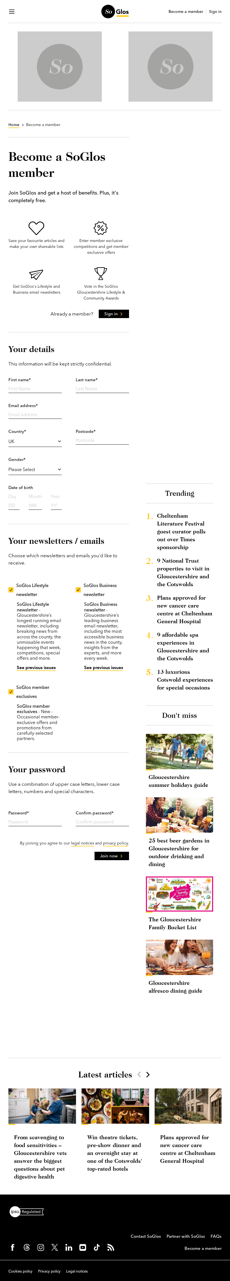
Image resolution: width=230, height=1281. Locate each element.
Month (35, 496)
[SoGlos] (115, 11)
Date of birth (20, 487)
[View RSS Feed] (111, 1247)
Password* (18, 813)
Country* (17, 431)
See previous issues (36, 667)
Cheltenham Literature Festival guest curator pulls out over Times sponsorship (181, 531)
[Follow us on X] (54, 1247)
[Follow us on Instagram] (40, 1247)
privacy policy (115, 843)
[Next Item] (147, 1074)
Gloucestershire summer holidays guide (178, 781)
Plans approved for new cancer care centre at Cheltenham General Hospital (184, 609)
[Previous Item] (139, 1074)
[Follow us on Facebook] (12, 1247)
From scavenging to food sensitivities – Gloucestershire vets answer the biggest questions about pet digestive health (40, 1157)
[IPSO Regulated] (28, 1211)
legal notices (82, 843)
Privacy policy (49, 1271)
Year (55, 496)
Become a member (186, 11)
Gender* (17, 459)
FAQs (216, 1236)
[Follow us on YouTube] (83, 1247)
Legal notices (77, 1271)
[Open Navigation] (11, 11)
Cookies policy (20, 1271)
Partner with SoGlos (186, 1236)
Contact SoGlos (146, 1236)
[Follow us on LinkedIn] (69, 1247)
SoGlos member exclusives (32, 691)
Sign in (215, 11)
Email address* (23, 405)
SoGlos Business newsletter (100, 590)
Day (12, 496)
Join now (109, 855)
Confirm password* (95, 813)
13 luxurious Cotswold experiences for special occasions (185, 679)
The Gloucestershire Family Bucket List (175, 923)
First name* (19, 379)
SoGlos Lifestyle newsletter (32, 590)
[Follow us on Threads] (26, 1247)
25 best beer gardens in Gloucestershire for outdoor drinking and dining (179, 852)
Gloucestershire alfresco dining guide (175, 986)
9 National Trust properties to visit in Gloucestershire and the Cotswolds (183, 572)
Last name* (87, 379)
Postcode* (86, 431)
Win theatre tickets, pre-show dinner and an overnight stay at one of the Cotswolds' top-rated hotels (114, 1153)
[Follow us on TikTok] (97, 1247)
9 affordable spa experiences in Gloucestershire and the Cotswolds (183, 646)
